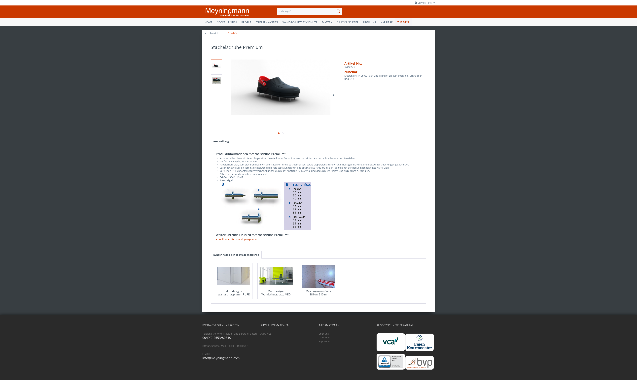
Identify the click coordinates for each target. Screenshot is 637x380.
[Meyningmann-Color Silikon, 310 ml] (318, 276)
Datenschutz (325, 337)
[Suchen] (338, 11)
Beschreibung (221, 141)
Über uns (323, 333)
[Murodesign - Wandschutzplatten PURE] (234, 276)
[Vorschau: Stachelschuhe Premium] (216, 65)
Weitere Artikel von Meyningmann (237, 239)
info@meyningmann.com (221, 358)
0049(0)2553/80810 (216, 338)
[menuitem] (309, 11)
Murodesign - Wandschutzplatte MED (276, 292)
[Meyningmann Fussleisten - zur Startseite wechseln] (227, 12)
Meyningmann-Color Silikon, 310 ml (318, 292)
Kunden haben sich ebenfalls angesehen (236, 254)
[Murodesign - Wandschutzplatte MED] (276, 276)
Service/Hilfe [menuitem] (424, 2)
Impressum (324, 341)
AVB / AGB (266, 333)
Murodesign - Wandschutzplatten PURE (234, 292)
